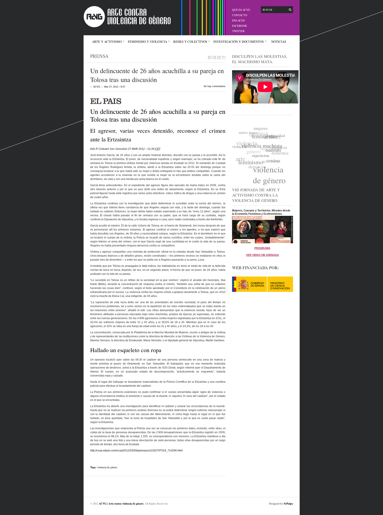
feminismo (249, 161)
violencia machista (261, 146)
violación (239, 145)
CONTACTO (239, 15)
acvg (96, 86)
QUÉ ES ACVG (241, 10)
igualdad (260, 132)
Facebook (239, 26)
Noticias (278, 41)
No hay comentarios (214, 86)
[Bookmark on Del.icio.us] (219, 57)
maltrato (272, 153)
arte (240, 156)
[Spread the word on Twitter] (214, 57)
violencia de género (107, 467)
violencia (247, 140)
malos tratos (249, 131)
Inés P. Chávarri (99, 148)
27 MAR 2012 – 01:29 (144, 148)
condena (272, 162)
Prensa (99, 56)
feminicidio (265, 138)
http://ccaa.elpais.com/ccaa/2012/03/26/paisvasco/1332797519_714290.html (136, 450)
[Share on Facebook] (209, 57)
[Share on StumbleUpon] (223, 57)
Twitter (238, 31)
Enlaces (238, 20)
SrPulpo (288, 503)
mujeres (262, 129)
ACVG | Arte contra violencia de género (121, 503)
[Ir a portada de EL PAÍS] (157, 100)
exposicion (259, 157)
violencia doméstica (280, 151)
